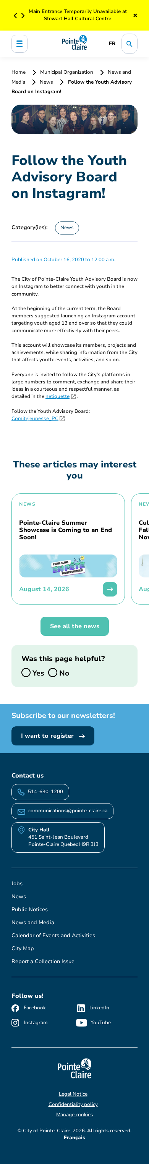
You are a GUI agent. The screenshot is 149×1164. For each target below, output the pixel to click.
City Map (22, 948)
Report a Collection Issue (42, 961)
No (63, 672)
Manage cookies (74, 1114)
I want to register (48, 736)
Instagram (36, 1022)
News (46, 82)
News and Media (32, 922)
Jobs (17, 883)
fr (112, 43)
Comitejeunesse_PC (34, 418)
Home (19, 72)
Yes (37, 672)
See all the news (74, 626)
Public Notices (29, 909)
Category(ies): (29, 227)
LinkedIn (99, 1007)
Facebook (35, 1007)
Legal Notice (73, 1094)
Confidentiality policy (73, 1104)
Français (74, 1137)
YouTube (101, 1022)
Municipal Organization (66, 72)
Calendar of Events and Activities (53, 935)
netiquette (57, 396)
